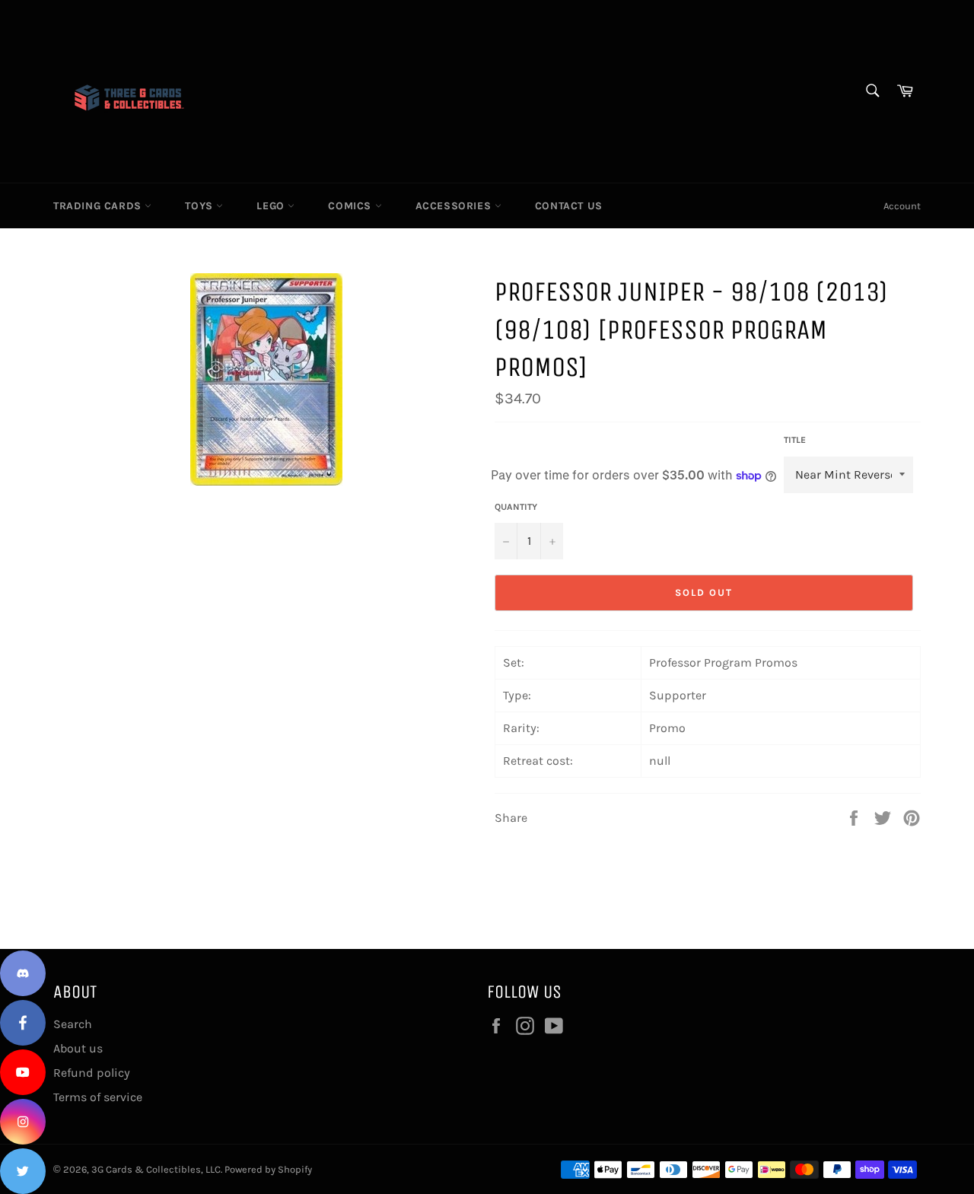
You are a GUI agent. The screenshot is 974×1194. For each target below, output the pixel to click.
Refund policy (91, 1072)
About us (78, 1048)
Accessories (455, 205)
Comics (351, 205)
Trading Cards (99, 205)
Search (72, 1024)
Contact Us (569, 205)
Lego (272, 205)
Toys (200, 205)
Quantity (516, 506)
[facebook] (23, 1023)
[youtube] (23, 1072)
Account (902, 206)
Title (795, 440)
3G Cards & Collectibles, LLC (156, 1169)
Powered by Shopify (268, 1169)
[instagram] (23, 1122)
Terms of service (97, 1097)
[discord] (23, 973)
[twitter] (23, 1171)
